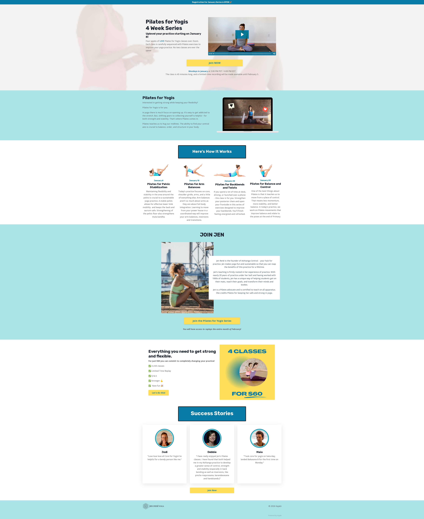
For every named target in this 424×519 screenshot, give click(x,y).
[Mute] (274, 53)
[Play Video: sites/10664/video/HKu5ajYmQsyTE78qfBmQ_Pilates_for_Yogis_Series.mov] (242, 34)
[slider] (242, 53)
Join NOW (215, 62)
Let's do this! (158, 392)
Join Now (212, 490)
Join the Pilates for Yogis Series (212, 320)
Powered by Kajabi (275, 515)
